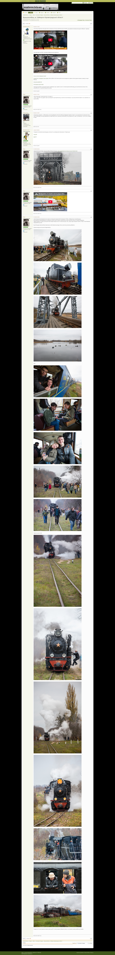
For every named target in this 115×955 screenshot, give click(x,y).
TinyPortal (78, 952)
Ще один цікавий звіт (38, 82)
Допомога (82, 952)
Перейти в (74, 943)
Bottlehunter (26, 130)
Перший (35, 134)
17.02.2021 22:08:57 (36, 190)
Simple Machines (29, 952)
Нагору (24, 938)
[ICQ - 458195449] (23, 39)
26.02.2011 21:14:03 (36, 26)
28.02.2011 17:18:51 (36, 94)
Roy (24, 94)
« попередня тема (81, 20)
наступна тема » (88, 20)
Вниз (24, 23)
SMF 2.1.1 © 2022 (24, 952)
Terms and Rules (86, 952)
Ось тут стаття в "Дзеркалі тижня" (40, 76)
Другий (35, 136)
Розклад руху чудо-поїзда (38, 84)
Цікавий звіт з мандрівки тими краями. (41, 78)
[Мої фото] (23, 108)
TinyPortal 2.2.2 (34, 952)
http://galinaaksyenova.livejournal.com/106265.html (67, 151)
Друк (91, 23)
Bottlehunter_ (26, 26)
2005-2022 (39, 952)
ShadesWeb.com (29, 953)
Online (24, 942)
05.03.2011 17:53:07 (36, 112)
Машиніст (25, 113)
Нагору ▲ (91, 952)
